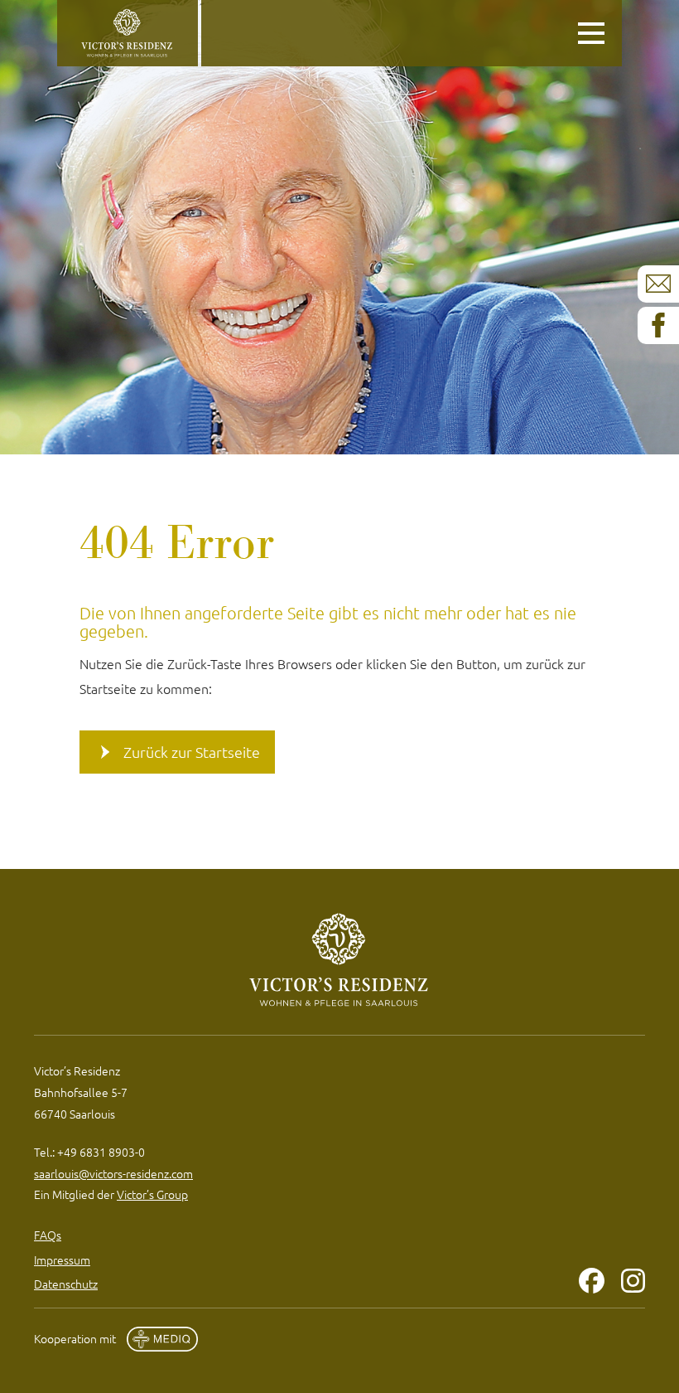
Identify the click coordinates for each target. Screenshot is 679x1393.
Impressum (62, 1259)
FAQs (47, 1234)
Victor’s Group (152, 1194)
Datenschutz (66, 1283)
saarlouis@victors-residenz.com (113, 1173)
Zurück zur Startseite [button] (191, 751)
